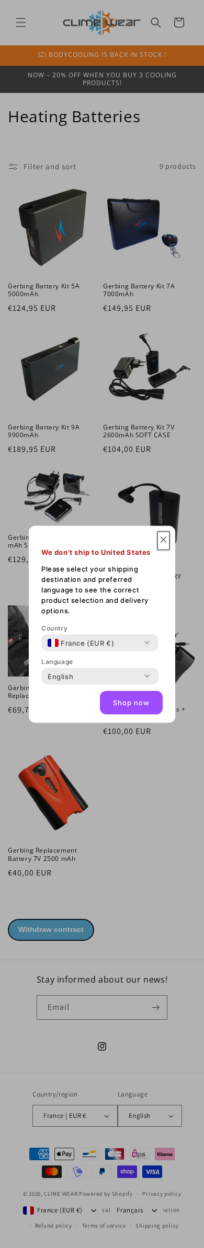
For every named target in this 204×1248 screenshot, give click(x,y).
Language (57, 661)
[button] (163, 540)
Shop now (131, 702)
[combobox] (81, 642)
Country (54, 628)
